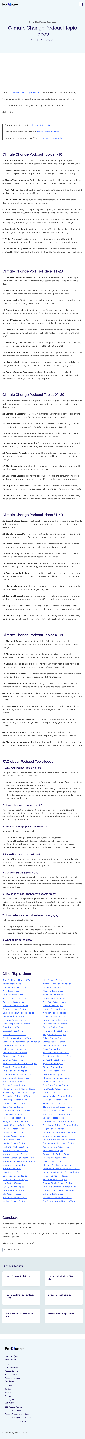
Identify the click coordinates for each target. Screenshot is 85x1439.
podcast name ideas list (48, 131)
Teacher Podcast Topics (54, 1070)
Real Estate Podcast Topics (55, 1031)
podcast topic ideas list (39, 125)
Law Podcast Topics (12, 1183)
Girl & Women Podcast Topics (16, 1110)
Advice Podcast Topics (13, 984)
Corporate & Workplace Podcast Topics (21, 1041)
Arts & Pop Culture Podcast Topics (19, 998)
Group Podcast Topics (13, 1114)
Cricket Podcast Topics (53, 1118)
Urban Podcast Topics (53, 1092)
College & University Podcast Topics (59, 1132)
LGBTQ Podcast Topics (13, 1186)
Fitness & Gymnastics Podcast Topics (20, 1092)
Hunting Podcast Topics (14, 1143)
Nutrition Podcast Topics (54, 1013)
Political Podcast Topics (54, 1027)
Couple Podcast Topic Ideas (61, 1295)
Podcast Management (14, 1378)
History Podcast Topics (13, 1129)
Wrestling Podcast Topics (54, 1103)
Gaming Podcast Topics (14, 1103)
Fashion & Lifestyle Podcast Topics (19, 1089)
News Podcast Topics (53, 1005)
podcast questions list (52, 138)
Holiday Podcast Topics (14, 1132)
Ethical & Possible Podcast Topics (58, 1165)
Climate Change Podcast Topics (57, 1107)
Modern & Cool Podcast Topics (57, 1197)
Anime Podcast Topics (13, 994)
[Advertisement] (42, 71)
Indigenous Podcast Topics (15, 1150)
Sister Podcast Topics (53, 1049)
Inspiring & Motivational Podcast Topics (61, 1168)
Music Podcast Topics (53, 994)
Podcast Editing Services (15, 1410)
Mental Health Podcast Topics (57, 984)
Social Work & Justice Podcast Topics (60, 1125)
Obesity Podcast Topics (54, 1016)
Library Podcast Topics (13, 1190)
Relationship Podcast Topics (16, 1049)
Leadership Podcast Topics (15, 1179)
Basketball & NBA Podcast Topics (18, 1013)
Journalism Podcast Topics (15, 1165)
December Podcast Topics (15, 1052)
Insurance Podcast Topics (15, 1154)
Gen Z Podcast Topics (13, 1107)
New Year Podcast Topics (55, 1002)
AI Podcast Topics (11, 991)
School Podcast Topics (53, 1038)
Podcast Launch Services (15, 1421)
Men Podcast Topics (52, 980)
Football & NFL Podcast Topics (17, 1096)
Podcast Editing (11, 1371)
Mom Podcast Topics (52, 987)
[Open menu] (81, 4)
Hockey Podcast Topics (14, 1136)
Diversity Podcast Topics (14, 1060)
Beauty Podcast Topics (13, 1016)
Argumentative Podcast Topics (57, 1147)
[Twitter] (11, 1356)
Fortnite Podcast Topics (14, 1085)
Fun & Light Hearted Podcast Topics (59, 1201)
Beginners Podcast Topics (55, 1136)
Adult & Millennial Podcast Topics (18, 980)
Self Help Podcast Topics (54, 1045)
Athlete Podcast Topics (13, 1002)
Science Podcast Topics (54, 1041)
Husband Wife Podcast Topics (16, 1147)
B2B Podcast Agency (13, 1407)
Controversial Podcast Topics (56, 1154)
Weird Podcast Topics (53, 1194)
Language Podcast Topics (15, 1176)
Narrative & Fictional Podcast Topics (60, 1121)
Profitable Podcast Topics (55, 1179)
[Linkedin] (20, 1356)
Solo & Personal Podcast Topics (57, 1056)
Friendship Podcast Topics (15, 1099)
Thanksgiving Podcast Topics (56, 1078)
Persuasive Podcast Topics (55, 1176)
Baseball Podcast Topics (14, 1009)
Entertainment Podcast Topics (17, 1074)
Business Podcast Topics (14, 1031)
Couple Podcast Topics (13, 1045)
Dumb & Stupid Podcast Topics (57, 1183)
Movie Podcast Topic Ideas (18, 1276)
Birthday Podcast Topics (14, 1020)
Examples (9, 1392)
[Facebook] (6, 1356)
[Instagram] (16, 1356)
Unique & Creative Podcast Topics (58, 1190)
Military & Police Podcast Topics (58, 1110)
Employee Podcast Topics (15, 1070)
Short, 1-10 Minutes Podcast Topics (59, 1139)
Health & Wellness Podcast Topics (18, 1125)
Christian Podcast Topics (14, 1034)
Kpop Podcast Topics (12, 1172)
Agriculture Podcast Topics (15, 987)
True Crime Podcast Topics (55, 1085)
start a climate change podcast (25, 92)
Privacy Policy (10, 1399)
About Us (8, 1385)
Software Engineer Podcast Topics (19, 1161)
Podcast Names (11, 1374)
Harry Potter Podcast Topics (16, 1121)
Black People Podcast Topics (16, 1023)
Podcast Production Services (17, 1414)
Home (31, 22)
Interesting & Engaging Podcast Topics (61, 1172)
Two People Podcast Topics (56, 1089)
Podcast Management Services (18, 1417)
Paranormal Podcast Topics (56, 1020)
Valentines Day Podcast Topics (57, 1096)
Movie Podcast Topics (53, 991)
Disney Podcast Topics (13, 1056)
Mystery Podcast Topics (54, 998)
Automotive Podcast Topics (15, 1005)
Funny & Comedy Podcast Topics (58, 1143)
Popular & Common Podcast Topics (59, 1186)
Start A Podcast (11, 1367)
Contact (8, 1389)
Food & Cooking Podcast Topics (17, 1038)
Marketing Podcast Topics (15, 1197)
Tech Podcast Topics (52, 1074)
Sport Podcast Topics (53, 1063)
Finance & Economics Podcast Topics (20, 1063)
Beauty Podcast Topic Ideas (61, 1314)
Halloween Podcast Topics (15, 1118)
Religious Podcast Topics (54, 1034)
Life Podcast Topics (12, 1194)
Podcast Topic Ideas (48, 22)
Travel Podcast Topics (53, 1081)
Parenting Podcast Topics (55, 1023)
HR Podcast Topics (11, 1139)
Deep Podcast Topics (53, 1161)
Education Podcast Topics (15, 1067)
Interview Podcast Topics (54, 1157)
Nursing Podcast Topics (54, 1009)
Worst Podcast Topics (53, 1150)
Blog (37, 22)
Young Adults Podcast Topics (56, 1114)
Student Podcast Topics (54, 1067)
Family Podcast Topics (13, 1081)
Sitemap (8, 1396)
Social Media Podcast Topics (56, 1052)
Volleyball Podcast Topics (55, 1099)
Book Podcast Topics (12, 1027)
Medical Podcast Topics (14, 1201)
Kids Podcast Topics (12, 1168)
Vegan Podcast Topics (53, 1129)
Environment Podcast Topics (16, 1078)
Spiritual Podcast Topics (54, 1060)
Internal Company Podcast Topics (18, 1157)
